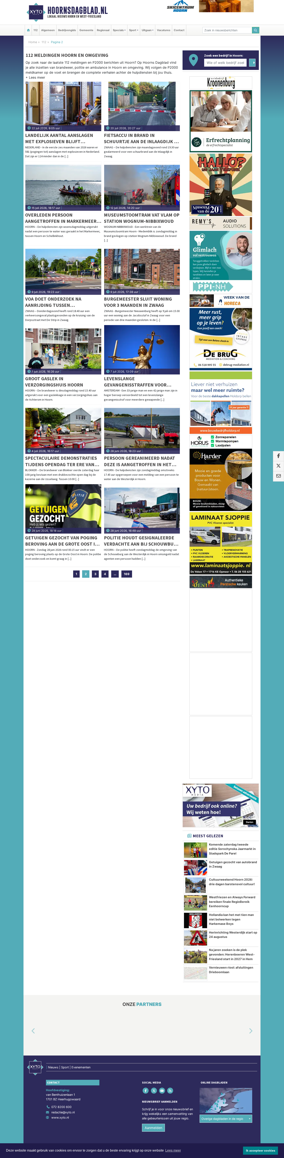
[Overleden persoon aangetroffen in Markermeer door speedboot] (63, 186)
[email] (278, 476)
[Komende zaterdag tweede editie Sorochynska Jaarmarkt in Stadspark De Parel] (195, 850)
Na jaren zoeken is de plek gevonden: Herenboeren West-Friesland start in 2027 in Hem (232, 954)
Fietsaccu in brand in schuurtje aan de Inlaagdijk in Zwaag (141, 138)
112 (35, 30)
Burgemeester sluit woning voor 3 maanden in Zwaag (138, 302)
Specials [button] (118, 30)
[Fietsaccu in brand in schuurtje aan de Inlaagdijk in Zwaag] (142, 106)
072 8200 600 (61, 1107)
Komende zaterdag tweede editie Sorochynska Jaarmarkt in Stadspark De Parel (232, 849)
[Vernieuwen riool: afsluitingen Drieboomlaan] (195, 973)
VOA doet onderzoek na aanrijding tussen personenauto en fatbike (55, 302)
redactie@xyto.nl (63, 1112)
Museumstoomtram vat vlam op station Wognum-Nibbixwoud (141, 218)
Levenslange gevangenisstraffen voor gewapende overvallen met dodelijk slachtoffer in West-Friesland (140, 381)
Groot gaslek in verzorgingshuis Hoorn (54, 381)
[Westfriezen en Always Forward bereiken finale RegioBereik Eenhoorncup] (195, 903)
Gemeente (86, 30)
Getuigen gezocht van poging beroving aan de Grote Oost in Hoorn (61, 541)
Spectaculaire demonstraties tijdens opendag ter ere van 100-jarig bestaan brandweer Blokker (61, 461)
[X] (154, 1090)
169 (127, 574)
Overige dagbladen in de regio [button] (222, 1118)
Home (32, 42)
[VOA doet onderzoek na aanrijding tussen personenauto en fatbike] (63, 270)
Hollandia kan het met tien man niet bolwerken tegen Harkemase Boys (231, 919)
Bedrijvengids (67, 30)
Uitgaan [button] (147, 30)
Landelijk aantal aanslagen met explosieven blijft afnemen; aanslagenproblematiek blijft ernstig (62, 138)
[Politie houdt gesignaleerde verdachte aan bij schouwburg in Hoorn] (142, 509)
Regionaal (103, 30)
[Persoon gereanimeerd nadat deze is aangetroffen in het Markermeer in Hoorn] (142, 429)
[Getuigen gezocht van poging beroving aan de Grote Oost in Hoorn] (63, 509)
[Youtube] (162, 1090)
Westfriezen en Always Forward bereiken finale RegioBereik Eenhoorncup (232, 901)
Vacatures (163, 30)
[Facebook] (146, 1090)
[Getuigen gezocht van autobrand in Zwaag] (195, 868)
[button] (35, 78)
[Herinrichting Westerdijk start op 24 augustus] (195, 938)
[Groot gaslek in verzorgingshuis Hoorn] (63, 349)
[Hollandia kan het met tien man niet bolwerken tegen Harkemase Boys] (195, 920)
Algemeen (48, 30)
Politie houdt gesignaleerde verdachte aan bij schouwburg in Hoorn (142, 541)
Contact (179, 30)
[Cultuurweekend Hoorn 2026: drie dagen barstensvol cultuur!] (195, 885)
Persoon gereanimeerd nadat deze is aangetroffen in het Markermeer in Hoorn (139, 461)
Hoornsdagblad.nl (77, 10)
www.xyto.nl (60, 1117)
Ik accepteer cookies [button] (260, 1150)
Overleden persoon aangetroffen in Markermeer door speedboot (60, 218)
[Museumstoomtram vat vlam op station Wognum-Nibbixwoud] (142, 186)
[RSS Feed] (171, 1090)
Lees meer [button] (173, 1150)
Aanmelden (153, 1128)
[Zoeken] (255, 30)
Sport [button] (132, 30)
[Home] (28, 30)
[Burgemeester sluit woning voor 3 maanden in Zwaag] (142, 270)
